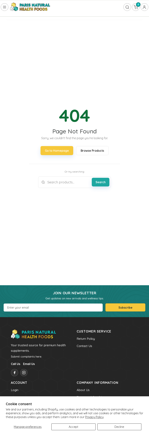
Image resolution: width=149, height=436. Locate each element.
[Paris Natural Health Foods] (30, 7)
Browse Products (92, 150)
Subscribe (125, 307)
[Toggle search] (127, 7)
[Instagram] (23, 372)
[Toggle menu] (4, 7)
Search (101, 182)
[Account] (144, 7)
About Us (83, 390)
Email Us (29, 364)
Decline (119, 427)
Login (14, 390)
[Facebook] (14, 372)
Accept (73, 427)
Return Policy (86, 339)
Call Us (15, 364)
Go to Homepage (57, 150)
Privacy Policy (94, 417)
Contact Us (84, 346)
